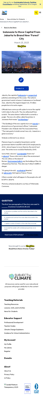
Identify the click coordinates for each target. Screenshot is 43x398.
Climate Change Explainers (14, 329)
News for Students (11, 311)
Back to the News (10, 28)
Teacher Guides (9, 326)
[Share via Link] (21, 79)
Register (7, 351)
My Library (8, 348)
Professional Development (13, 322)
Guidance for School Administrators (17, 333)
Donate (8, 358)
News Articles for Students (16, 19)
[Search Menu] (36, 13)
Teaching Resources (11, 304)
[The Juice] (21, 46)
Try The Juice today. (31, 235)
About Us (7, 371)
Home (2, 19)
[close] (40, 4)
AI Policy (7, 378)
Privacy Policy (9, 374)
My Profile (7, 344)
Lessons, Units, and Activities (14, 308)
